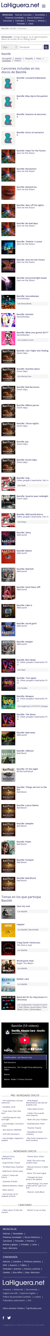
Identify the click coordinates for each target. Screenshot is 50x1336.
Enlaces (18, 60)
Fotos (39, 58)
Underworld (26, 1004)
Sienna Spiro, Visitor (35, 1156)
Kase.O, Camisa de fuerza (9, 1176)
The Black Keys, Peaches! (13, 1167)
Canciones (7, 20)
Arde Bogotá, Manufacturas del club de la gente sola (36, 1102)
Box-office (17, 1272)
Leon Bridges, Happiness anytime (12, 1139)
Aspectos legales (28, 1293)
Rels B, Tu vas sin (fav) (36, 1210)
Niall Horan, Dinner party (13, 1171)
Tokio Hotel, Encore (35, 1109)
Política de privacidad (12, 1296)
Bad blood (21, 753)
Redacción (18, 1289)
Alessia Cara (26, 376)
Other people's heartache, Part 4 (32, 480)
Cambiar (26, 1296)
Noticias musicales (23, 14)
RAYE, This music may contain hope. (35, 1161)
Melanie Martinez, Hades (13, 1185)
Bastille (13, 28)
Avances (13, 1265)
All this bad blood (25, 771)
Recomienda (31, 1289)
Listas (30, 23)
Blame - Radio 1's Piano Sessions (18, 1079)
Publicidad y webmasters (14, 1300)
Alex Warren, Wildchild (12, 1130)
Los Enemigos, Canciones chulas (12, 1124)
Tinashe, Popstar (34, 1128)
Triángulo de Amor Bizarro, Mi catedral (34, 1178)
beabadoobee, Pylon (36, 1123)
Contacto (7, 1289)
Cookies (37, 1296)
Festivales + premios (12, 1268)
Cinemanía (10, 1257)
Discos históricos (34, 17)
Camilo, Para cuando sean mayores (35, 1114)
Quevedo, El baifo (10, 1181)
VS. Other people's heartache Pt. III (32, 663)
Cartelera (17, 1261)
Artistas (41, 20)
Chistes (20, 1308)
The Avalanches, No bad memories (11, 1101)
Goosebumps (23, 298)
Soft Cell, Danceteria (11, 1134)
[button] (43, 6)
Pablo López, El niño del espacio (11, 1211)
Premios (31, 20)
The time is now (24, 945)
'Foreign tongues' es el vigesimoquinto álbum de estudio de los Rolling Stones (24, 38)
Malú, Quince (8, 1190)
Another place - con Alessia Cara (18, 1057)
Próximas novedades (14, 17)
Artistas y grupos (10, 1244)
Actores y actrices (32, 1268)
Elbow (26, 1007)
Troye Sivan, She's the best (11, 1112)
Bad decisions (10, 1062)
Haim (23, 670)
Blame (7, 1074)
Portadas (21, 23)
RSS (29, 1300)
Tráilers (23, 1265)
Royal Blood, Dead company (34, 1133)
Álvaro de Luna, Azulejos (37, 1119)
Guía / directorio (10, 1248)
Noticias (18, 58)
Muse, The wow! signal (36, 1173)
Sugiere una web (10, 1293)
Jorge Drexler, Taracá (11, 1162)
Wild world (22, 534)
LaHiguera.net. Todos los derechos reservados (24, 1325)
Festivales (19, 20)
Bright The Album (25, 963)
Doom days (22, 353)
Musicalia (5, 28)
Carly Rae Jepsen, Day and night (10, 1118)
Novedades (40, 14)
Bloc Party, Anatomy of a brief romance (36, 1139)
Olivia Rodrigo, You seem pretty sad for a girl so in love (37, 1185)
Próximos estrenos (32, 1261)
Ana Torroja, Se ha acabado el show (9, 1195)
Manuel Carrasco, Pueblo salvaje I (37, 1168)
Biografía (29, 58)
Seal (20, 1007)
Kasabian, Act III (9, 1107)
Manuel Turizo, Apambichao (8, 1157)
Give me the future (26, 153)
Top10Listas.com (34, 1308)
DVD (5, 1265)
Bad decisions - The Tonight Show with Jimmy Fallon (23, 1068)
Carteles (6, 1272)
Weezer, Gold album (35, 1192)
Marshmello (34, 929)
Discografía (6, 58)
